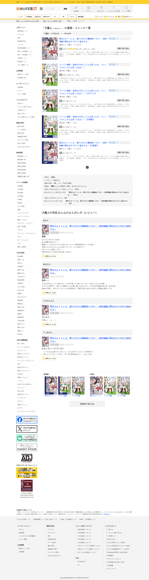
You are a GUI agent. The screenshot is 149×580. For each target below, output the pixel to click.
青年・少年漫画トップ (24, 55)
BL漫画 (19, 203)
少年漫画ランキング (85, 542)
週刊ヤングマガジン (23, 354)
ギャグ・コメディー (23, 216)
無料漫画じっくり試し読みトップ (45, 519)
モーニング (20, 387)
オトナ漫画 (20, 206)
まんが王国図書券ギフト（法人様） (119, 549)
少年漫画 (20, 196)
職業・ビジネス (22, 220)
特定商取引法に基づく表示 (116, 562)
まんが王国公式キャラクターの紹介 (119, 546)
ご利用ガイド (21, 110)
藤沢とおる (20, 327)
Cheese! (20, 374)
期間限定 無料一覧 (23, 176)
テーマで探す (21, 130)
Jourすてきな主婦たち (24, 384)
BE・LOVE (20, 343)
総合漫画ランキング (85, 529)
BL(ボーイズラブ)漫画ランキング (89, 549)
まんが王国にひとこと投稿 (25, 117)
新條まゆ (20, 304)
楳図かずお (20, 273)
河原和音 (20, 283)
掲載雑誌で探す (22, 136)
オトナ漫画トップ (23, 65)
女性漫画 (20, 186)
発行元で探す (21, 143)
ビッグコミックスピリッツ (25, 360)
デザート (20, 401)
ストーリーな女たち (23, 347)
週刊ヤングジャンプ (23, 371)
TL (55, 17)
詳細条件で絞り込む (87, 404)
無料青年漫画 (21, 170)
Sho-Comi (20, 391)
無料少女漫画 (21, 166)
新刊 (119, 17)
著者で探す (20, 133)
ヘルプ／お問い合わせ (24, 107)
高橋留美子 (20, 317)
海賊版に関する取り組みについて (26, 465)
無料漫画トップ (22, 31)
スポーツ (20, 230)
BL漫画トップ (21, 61)
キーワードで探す (23, 140)
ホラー (19, 237)
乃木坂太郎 (20, 320)
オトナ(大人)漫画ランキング (87, 552)
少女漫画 (20, 189)
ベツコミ (20, 381)
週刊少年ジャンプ (23, 357)
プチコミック (21, 350)
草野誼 (19, 293)
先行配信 (29, 17)
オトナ (72, 17)
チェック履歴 (21, 94)
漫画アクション (22, 404)
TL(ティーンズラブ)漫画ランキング (90, 546)
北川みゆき (20, 290)
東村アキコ (20, 324)
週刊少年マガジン (23, 367)
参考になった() (51, 256)
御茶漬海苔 (20, 280)
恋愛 (18, 209)
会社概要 (110, 565)
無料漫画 (81, 17)
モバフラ (20, 408)
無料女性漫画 (21, 163)
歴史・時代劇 (21, 226)
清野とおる (20, 307)
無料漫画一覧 (21, 159)
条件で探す (20, 126)
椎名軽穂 (20, 300)
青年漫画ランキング (85, 539)
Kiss (18, 364)
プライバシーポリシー (115, 559)
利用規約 (110, 555)
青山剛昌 (20, 256)
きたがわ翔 (20, 287)
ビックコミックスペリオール (26, 411)
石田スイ (20, 263)
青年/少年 (46, 17)
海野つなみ (20, 270)
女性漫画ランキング (85, 533)
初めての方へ (21, 113)
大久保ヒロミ (21, 276)
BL (63, 17)
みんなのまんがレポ (23, 147)
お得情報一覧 (21, 78)
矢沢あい (20, 334)
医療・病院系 (21, 247)
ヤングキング (21, 398)
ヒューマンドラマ (23, 213)
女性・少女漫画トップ (24, 51)
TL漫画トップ (21, 58)
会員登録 (20, 87)
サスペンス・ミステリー (25, 223)
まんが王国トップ (24, 519)
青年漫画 (20, 193)
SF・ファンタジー (23, 240)
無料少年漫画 (21, 173)
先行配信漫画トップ (23, 48)
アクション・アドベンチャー (26, 233)
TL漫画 (19, 199)
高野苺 (19, 314)
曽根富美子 (20, 310)
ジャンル (100, 17)
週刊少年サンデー (23, 394)
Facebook (82, 561)
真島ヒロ (20, 331)
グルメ (19, 243)
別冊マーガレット (23, 377)
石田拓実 (20, 266)
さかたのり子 (21, 297)
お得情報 (21, 552)
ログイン (20, 90)
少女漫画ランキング (85, 536)
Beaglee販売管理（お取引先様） (118, 552)
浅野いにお (20, 260)
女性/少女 (38, 17)
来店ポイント (128, 17)
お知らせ (20, 103)
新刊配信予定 (21, 41)
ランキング (110, 17)
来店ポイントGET (23, 74)
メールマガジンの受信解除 (27, 536)
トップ (20, 17)
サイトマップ (112, 568)
